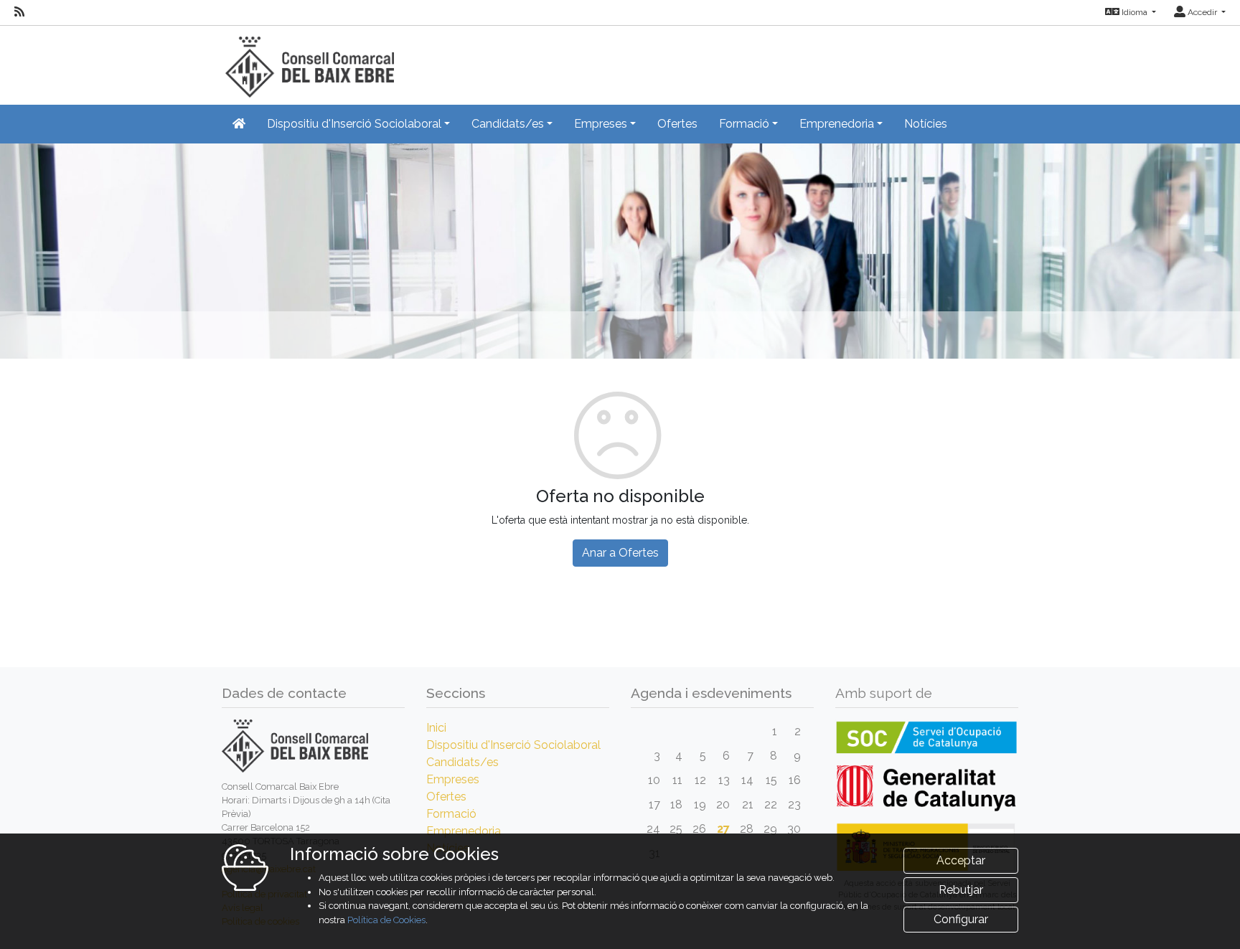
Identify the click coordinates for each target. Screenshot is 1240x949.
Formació (451, 814)
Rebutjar (961, 890)
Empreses (452, 779)
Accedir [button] (1202, 12)
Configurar (961, 919)
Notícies (925, 124)
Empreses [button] (600, 124)
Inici (436, 728)
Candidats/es (462, 762)
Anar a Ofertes (620, 553)
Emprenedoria (463, 831)
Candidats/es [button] (507, 124)
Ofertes (677, 124)
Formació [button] (744, 124)
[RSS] (19, 12)
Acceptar (960, 860)
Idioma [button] (1134, 12)
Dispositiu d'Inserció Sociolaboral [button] (354, 124)
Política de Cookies (386, 920)
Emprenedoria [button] (836, 124)
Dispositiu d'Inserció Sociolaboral (513, 745)
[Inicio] (308, 60)
